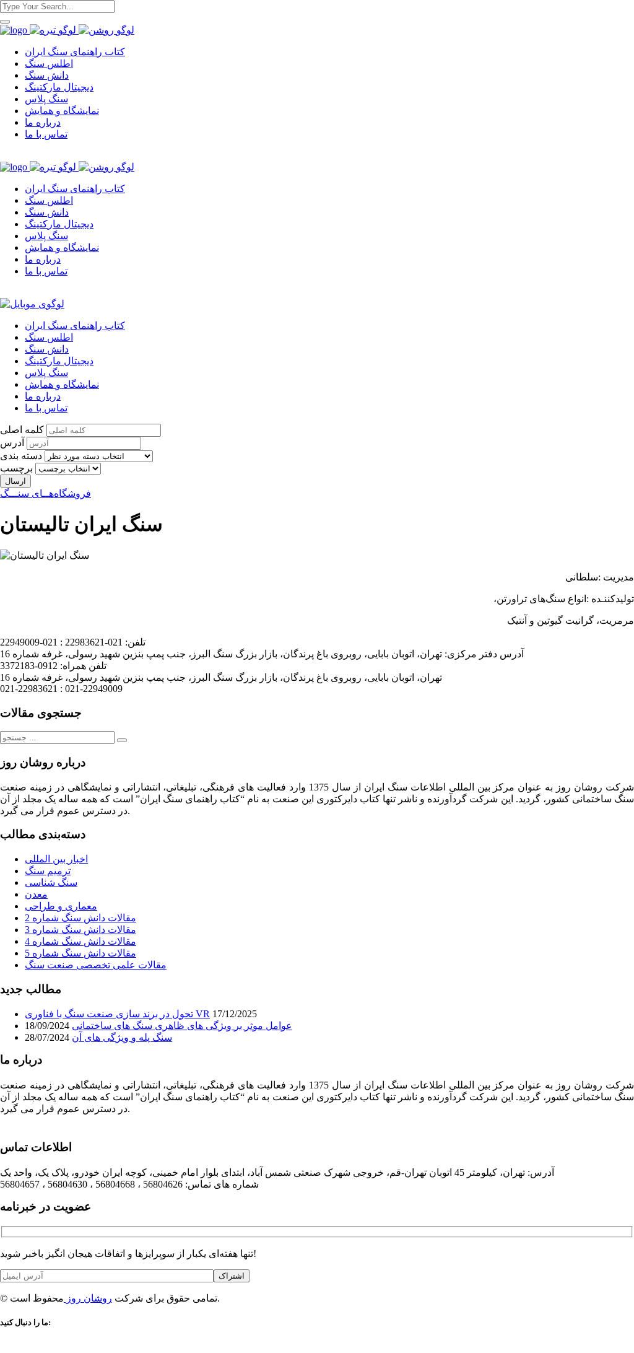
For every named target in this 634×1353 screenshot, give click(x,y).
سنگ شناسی (51, 882)
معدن (36, 894)
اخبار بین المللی (56, 859)
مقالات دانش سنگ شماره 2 (80, 918)
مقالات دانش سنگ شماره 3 (80, 929)
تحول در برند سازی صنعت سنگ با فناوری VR (117, 1014)
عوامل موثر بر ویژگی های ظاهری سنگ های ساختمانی (182, 1025)
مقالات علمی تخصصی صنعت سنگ (96, 965)
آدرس (12, 442)
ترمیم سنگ (48, 870)
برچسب (16, 468)
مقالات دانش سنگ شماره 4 (80, 941)
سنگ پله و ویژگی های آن (122, 1037)
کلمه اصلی (22, 429)
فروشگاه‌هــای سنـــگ (45, 493)
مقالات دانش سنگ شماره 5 (80, 953)
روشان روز (88, 1298)
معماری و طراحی (61, 906)
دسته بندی (21, 455)
